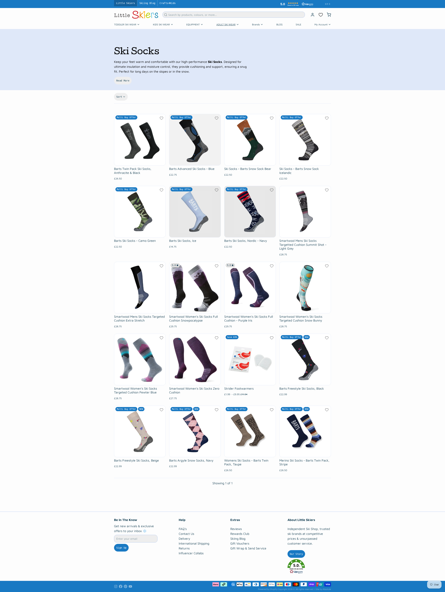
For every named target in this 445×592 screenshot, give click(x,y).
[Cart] (327, 15)
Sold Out (195, 233)
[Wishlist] (321, 15)
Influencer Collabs (191, 553)
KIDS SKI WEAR (161, 24)
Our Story (296, 554)
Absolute (327, 589)
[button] (296, 4)
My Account (320, 24)
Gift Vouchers (239, 543)
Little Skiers (125, 3)
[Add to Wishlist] (161, 118)
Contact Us (186, 534)
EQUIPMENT (193, 24)
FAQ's (183, 529)
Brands (256, 24)
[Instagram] (116, 586)
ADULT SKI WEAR (226, 24)
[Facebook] (120, 586)
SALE (298, 24)
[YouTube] (130, 586)
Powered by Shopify (267, 589)
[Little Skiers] (136, 15)
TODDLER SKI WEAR (125, 24)
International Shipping (194, 543)
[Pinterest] (125, 586)
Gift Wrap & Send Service (248, 548)
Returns (184, 548)
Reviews (236, 529)
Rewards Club (239, 534)
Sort (119, 96)
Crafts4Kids (168, 3)
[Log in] (311, 15)
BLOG (279, 24)
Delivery (184, 538)
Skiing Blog (147, 3)
